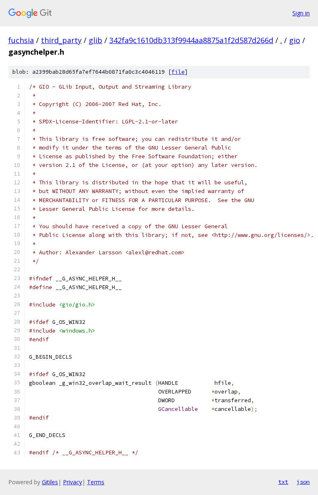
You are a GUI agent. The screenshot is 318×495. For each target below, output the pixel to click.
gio (294, 40)
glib (95, 40)
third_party (61, 40)
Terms (95, 482)
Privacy (72, 482)
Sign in (301, 13)
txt (283, 481)
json (303, 481)
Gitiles (50, 482)
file (178, 71)
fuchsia (21, 40)
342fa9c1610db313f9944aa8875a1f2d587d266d (191, 40)
